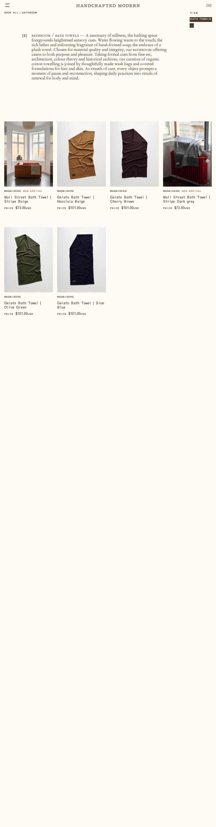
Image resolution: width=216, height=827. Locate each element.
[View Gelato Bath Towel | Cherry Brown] (134, 165)
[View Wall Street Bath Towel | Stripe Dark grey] (187, 165)
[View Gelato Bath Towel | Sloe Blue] (81, 271)
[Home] (108, 5)
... (192, 25)
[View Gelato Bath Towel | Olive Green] (28, 271)
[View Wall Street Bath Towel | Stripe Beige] (28, 165)
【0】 (209, 5)
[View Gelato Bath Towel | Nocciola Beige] (81, 165)
